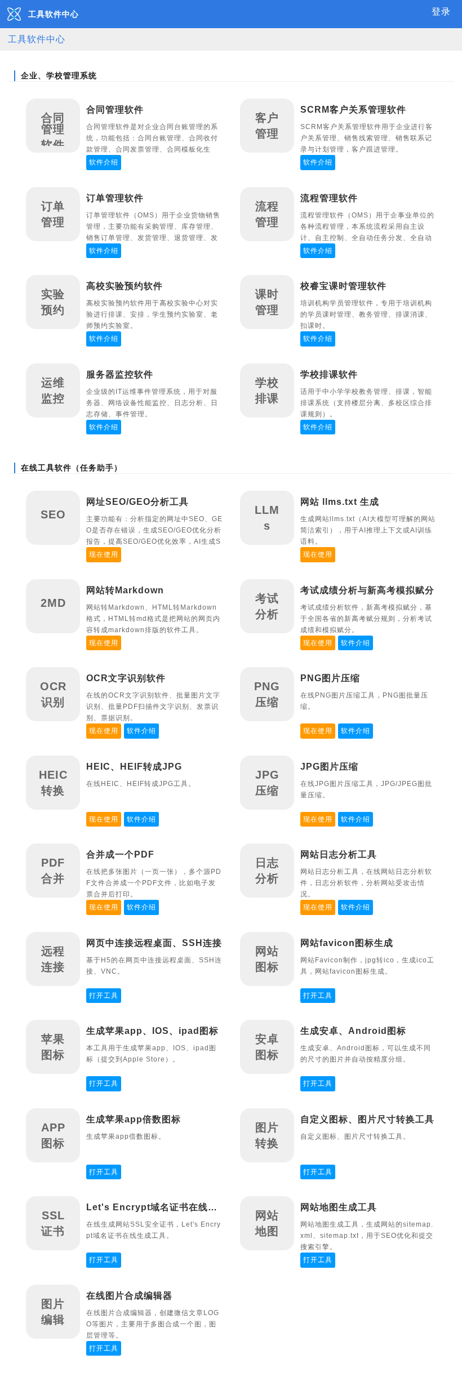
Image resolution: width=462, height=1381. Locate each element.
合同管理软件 (115, 109)
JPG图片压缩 (329, 766)
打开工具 (103, 996)
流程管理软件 (329, 198)
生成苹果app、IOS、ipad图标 (152, 1031)
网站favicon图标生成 (346, 943)
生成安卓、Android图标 (353, 1031)
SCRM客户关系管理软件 (353, 109)
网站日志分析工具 (338, 854)
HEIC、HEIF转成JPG (134, 766)
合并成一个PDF (120, 854)
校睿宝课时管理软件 (343, 286)
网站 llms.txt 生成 (339, 502)
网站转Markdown (125, 590)
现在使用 (103, 554)
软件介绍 (103, 162)
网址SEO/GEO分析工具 (137, 502)
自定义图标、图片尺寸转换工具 (367, 1119)
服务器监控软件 (119, 374)
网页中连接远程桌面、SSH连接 (154, 943)
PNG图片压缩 (330, 678)
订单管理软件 (115, 198)
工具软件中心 (36, 39)
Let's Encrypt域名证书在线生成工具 (166, 1207)
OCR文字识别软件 (126, 678)
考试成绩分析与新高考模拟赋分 (367, 590)
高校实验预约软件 (124, 286)
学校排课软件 (329, 374)
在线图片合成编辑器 (129, 1295)
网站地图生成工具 (338, 1207)
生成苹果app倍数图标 (133, 1119)
